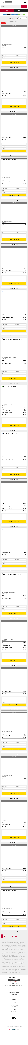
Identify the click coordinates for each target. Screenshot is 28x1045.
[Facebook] (13, 1018)
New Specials (14, 1002)
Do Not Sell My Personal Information (14, 1025)
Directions (21, 11)
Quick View (14, 34)
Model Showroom (14, 1006)
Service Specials (14, 1012)
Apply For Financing (14, 992)
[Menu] (25, 2)
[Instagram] (15, 1018)
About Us (14, 989)
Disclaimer (14, 996)
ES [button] (22, 2)
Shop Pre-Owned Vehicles (14, 1003)
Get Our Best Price (14, 62)
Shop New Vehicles (14, 1001)
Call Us (7, 11)
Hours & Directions (14, 990)
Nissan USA (14, 994)
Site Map (14, 1024)
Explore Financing (14, 67)
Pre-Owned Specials (14, 1005)
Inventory (14, 999)
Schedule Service (14, 1011)
